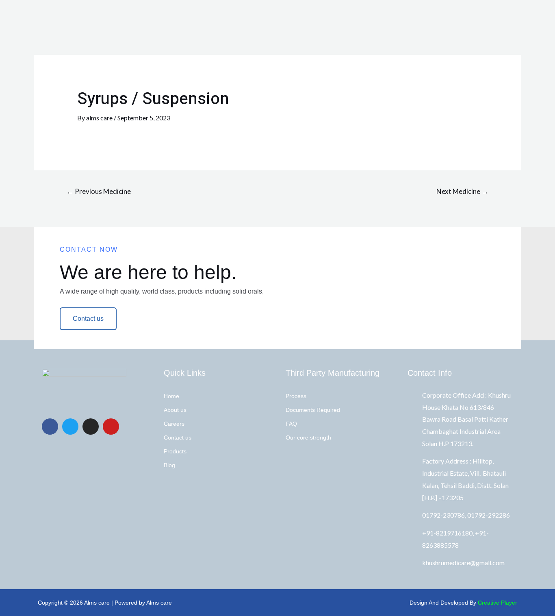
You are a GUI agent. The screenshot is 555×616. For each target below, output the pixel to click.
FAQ (291, 423)
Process (296, 396)
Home (171, 396)
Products (175, 451)
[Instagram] (90, 426)
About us (175, 410)
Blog (169, 465)
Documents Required (313, 410)
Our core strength (308, 437)
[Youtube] (111, 426)
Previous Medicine (99, 191)
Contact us (177, 437)
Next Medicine (462, 191)
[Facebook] (50, 426)
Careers (174, 423)
